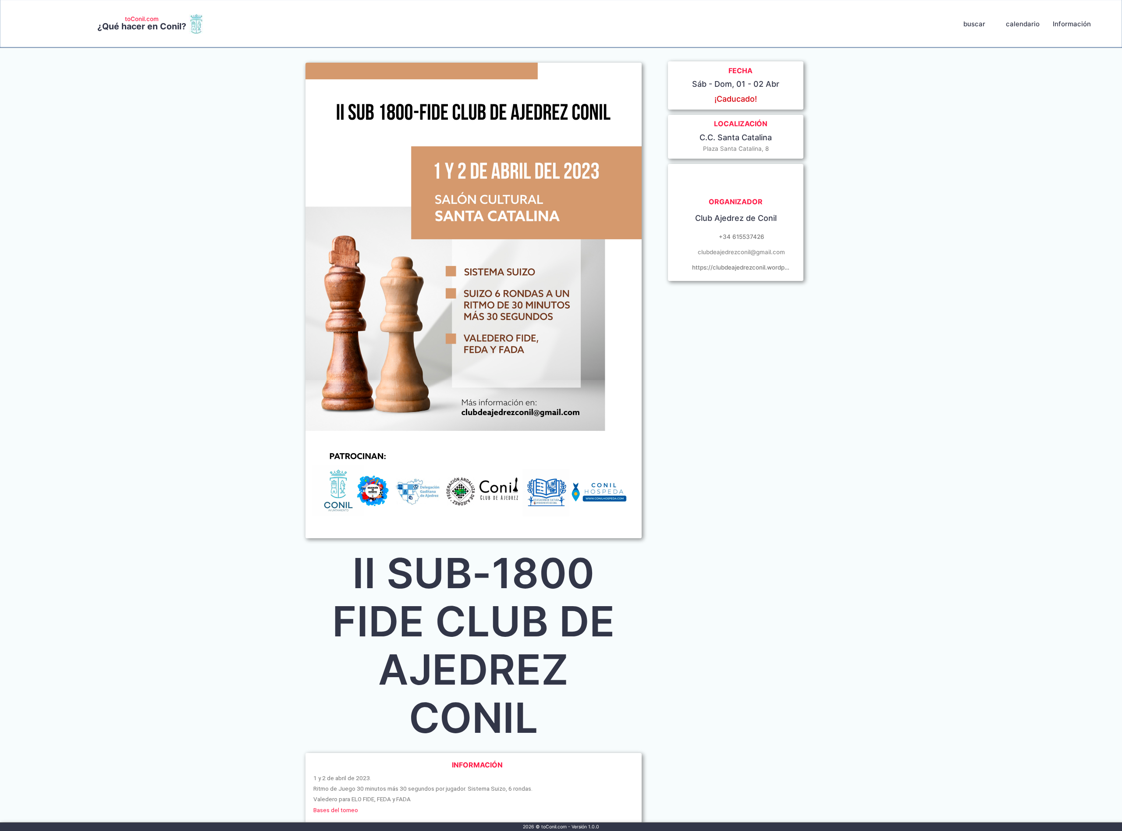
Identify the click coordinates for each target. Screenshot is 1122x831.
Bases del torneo (335, 809)
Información (1072, 24)
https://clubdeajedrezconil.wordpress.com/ (741, 267)
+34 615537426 (741, 236)
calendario (1023, 24)
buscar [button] (974, 24)
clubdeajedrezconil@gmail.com (741, 252)
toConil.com (142, 18)
